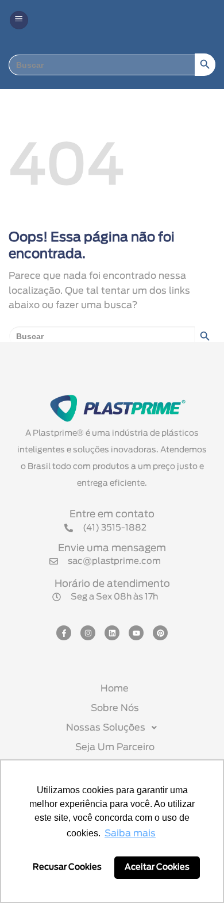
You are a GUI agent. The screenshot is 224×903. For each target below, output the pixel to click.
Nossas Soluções (105, 727)
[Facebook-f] (63, 632)
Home (115, 688)
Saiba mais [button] (130, 833)
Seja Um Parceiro (115, 747)
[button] (19, 20)
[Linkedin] (112, 632)
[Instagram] (87, 632)
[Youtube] (136, 632)
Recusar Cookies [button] (67, 867)
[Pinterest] (160, 632)
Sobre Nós (115, 708)
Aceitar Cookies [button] (157, 867)
